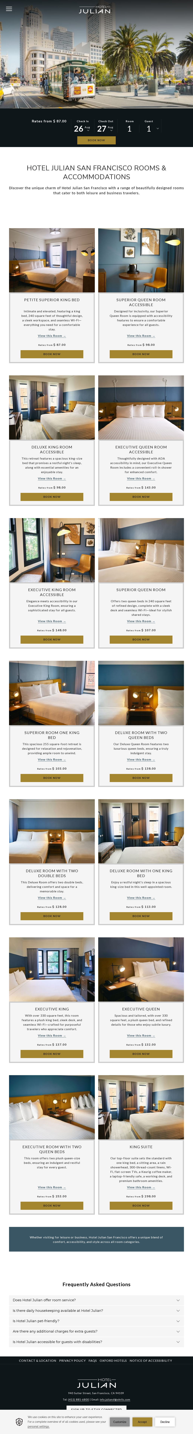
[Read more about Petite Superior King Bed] (52, 260)
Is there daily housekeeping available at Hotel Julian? (58, 1311)
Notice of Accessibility (151, 1360)
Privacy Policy (72, 1360)
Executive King (52, 1009)
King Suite (141, 1146)
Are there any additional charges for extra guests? (55, 1331)
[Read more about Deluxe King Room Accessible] (52, 407)
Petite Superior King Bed (52, 299)
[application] (96, 1422)
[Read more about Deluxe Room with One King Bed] (141, 831)
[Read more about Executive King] (52, 969)
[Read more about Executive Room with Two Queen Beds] (52, 1107)
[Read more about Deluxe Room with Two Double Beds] (52, 831)
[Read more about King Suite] (141, 1107)
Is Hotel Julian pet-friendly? (36, 1321)
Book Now (96, 140)
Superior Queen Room (141, 589)
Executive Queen (141, 1009)
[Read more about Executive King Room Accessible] (52, 550)
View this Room (50, 335)
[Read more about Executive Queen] (141, 969)
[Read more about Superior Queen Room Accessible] (141, 260)
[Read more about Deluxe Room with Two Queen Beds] (141, 693)
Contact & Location (37, 1360)
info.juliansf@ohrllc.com (115, 1399)
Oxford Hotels (113, 1360)
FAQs (93, 1360)
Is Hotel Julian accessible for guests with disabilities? (57, 1342)
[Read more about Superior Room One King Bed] (52, 693)
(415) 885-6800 (78, 1399)
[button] (83, 126)
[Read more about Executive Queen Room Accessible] (141, 407)
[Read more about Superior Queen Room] (141, 550)
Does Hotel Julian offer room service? (44, 1300)
